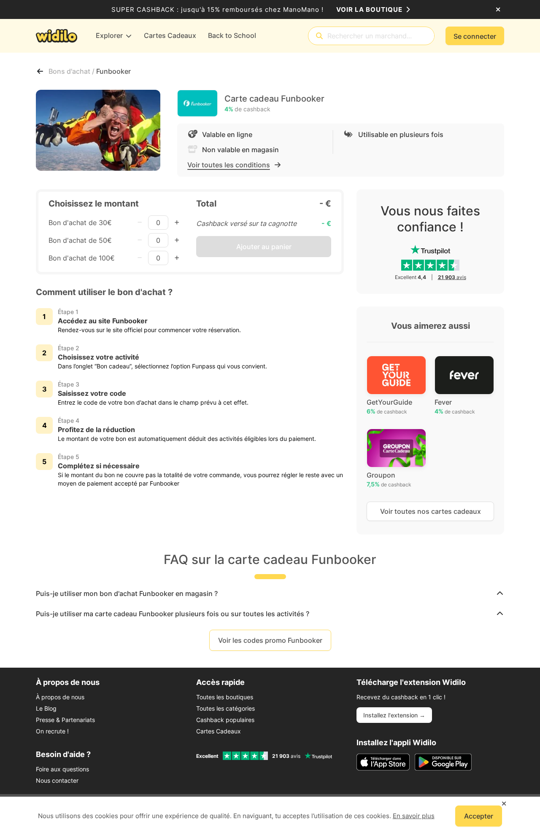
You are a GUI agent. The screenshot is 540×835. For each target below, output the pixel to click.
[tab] (270, 593)
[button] (270, 593)
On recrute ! (52, 731)
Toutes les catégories (225, 708)
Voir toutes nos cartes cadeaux (430, 511)
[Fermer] (498, 9)
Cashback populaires (225, 719)
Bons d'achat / (72, 71)
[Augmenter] (177, 222)
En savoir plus (414, 816)
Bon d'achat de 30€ (80, 222)
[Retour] (40, 71)
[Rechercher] (319, 36)
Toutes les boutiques (224, 697)
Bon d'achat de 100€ (82, 258)
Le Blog (46, 708)
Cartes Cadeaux (218, 731)
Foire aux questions (62, 769)
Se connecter (475, 36)
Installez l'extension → (394, 715)
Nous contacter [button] (57, 780)
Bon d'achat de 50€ (80, 240)
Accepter (478, 816)
